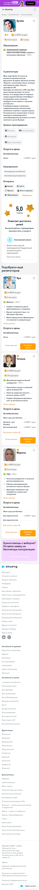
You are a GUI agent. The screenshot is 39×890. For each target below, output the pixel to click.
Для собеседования (10, 697)
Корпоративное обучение (12, 618)
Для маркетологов (9, 716)
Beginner (5, 654)
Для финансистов (9, 709)
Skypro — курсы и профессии (13, 811)
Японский (6, 768)
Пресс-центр (7, 633)
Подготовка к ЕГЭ (8, 720)
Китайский (6, 753)
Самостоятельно (8, 782)
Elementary (6, 658)
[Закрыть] (37, 874)
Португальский (8, 749)
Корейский (6, 764)
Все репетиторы (14, 14)
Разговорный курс (9, 686)
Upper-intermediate (9, 669)
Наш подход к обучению (11, 591)
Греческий (6, 761)
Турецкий (5, 757)
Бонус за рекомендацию (11, 614)
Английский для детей (11, 724)
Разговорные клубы (9, 797)
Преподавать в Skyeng (10, 599)
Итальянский (7, 745)
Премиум (5, 779)
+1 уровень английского (11, 682)
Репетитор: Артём (13, 257)
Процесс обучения (9, 580)
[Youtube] (9, 637)
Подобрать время (28, 346)
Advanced (5, 673)
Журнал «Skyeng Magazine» (12, 815)
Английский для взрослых (15, 176)
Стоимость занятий (9, 576)
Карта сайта (6, 822)
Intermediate (7, 665)
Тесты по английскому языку (13, 830)
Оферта (5, 862)
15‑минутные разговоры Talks (13, 801)
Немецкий (6, 738)
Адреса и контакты (9, 625)
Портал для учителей (10, 602)
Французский (7, 742)
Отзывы (5, 587)
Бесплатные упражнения (12, 826)
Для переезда (7, 690)
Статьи (4, 819)
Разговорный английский (15, 171)
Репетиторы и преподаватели (13, 595)
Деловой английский (10, 701)
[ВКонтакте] (4, 637)
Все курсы (6, 572)
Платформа (6, 583)
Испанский (6, 734)
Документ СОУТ (7, 884)
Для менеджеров (8, 712)
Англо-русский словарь (11, 834)
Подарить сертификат (10, 606)
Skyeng (4, 14)
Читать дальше (9, 323)
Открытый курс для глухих (12, 790)
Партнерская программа (12, 610)
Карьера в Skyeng (9, 629)
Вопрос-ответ (7, 621)
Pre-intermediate (8, 662)
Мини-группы (7, 786)
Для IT (4, 705)
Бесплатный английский (11, 794)
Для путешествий (9, 694)
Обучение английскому (11, 650)
